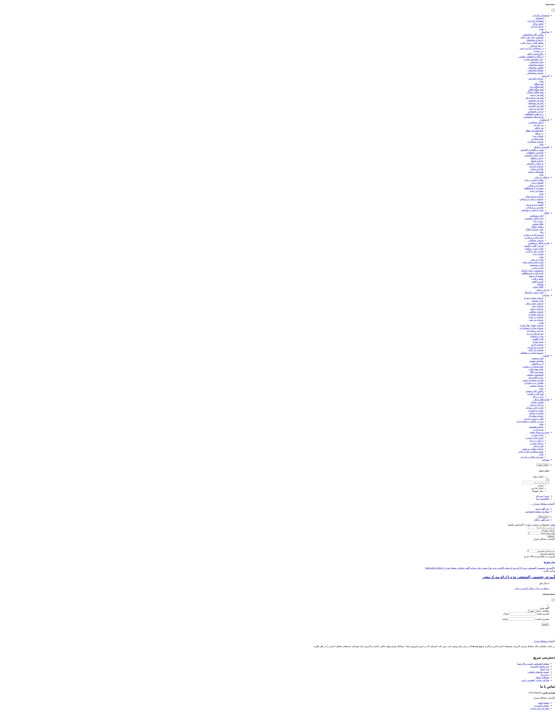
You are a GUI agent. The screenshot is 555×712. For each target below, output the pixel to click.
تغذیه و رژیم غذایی (534, 207)
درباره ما (545, 674)
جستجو (551, 536)
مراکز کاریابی (536, 26)
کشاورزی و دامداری (533, 383)
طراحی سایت (536, 169)
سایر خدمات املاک (534, 229)
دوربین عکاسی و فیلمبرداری (529, 421)
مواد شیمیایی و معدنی (533, 366)
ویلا (541, 232)
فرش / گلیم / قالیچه (533, 246)
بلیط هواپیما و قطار (534, 130)
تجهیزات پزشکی (535, 185)
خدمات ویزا (537, 136)
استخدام (539, 18)
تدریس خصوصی (535, 111)
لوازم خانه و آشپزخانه (533, 262)
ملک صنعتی (537, 224)
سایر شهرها (549, 562)
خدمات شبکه (537, 161)
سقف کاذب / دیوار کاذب (531, 43)
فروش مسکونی (535, 240)
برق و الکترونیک (535, 377)
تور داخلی (538, 128)
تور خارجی (538, 125)
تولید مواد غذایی (536, 369)
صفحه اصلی (543, 703)
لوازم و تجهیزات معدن (532, 380)
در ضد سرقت (536, 45)
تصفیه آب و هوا (536, 276)
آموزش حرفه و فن (534, 97)
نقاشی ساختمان (535, 67)
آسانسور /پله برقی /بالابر (531, 37)
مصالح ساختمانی (535, 70)
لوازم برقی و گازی (534, 251)
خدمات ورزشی (536, 320)
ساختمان (545, 32)
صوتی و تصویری (535, 410)
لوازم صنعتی (537, 358)
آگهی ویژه (544, 608)
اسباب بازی (537, 254)
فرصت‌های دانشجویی (533, 117)
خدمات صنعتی (536, 385)
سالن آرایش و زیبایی (533, 180)
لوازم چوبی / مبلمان (534, 248)
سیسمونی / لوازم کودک (532, 270)
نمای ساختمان (536, 62)
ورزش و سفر (542, 289)
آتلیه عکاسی (537, 339)
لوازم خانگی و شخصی (538, 243)
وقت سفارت (537, 139)
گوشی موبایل (537, 402)
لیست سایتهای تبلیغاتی (538, 672)
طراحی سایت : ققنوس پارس (535, 680)
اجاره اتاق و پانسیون (533, 218)
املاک (546, 213)
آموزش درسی (536, 95)
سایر (541, 29)
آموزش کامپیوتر (535, 106)
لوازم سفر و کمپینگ (534, 292)
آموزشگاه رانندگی (534, 92)
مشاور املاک (537, 226)
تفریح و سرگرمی (535, 347)
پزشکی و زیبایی (541, 177)
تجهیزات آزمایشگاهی (533, 188)
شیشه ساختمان (535, 65)
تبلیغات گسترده (541, 705)
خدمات (545, 295)
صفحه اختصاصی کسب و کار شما (533, 663)
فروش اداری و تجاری (533, 235)
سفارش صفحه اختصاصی (537, 511)
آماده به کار (538, 23)
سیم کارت (538, 429)
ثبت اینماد (544, 669)
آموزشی (545, 75)
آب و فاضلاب (537, 363)
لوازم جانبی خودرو (534, 438)
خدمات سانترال (536, 416)
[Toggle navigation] (532, 504)
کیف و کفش (537, 281)
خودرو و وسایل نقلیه (539, 432)
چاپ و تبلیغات (536, 336)
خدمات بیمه (537, 306)
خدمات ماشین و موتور (532, 449)
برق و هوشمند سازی (533, 59)
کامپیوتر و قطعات (534, 152)
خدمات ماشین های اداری (531, 325)
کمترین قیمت (542, 613)
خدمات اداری (537, 344)
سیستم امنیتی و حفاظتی (531, 353)
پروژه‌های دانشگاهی (534, 114)
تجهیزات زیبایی (536, 191)
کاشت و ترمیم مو (535, 204)
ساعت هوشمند (536, 427)
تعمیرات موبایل (536, 413)
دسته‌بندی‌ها (543, 517)
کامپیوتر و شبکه (541, 147)
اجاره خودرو (537, 435)
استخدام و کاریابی (540, 15)
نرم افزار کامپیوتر (535, 163)
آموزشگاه (538, 84)
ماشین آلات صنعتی (534, 391)
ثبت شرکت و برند (535, 333)
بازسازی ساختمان (534, 40)
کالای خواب (537, 287)
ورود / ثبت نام (542, 496)
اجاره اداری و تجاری (534, 237)
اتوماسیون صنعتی (535, 374)
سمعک (540, 202)
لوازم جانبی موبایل (534, 407)
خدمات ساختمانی (535, 73)
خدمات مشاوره (536, 314)
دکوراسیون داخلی (535, 54)
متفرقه (545, 459)
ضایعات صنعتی (536, 361)
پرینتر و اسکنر (536, 158)
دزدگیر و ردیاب (536, 440)
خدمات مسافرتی (535, 141)
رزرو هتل (539, 133)
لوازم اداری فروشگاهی (532, 273)
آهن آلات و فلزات (535, 394)
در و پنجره (538, 51)
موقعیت (545, 611)
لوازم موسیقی (536, 265)
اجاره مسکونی (536, 215)
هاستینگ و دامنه (535, 171)
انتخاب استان (543, 465)
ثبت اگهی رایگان (541, 519)
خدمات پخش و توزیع (533, 298)
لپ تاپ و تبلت (536, 405)
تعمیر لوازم (538, 342)
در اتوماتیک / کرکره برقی (531, 48)
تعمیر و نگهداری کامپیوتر (531, 150)
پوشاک (540, 284)
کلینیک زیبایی (537, 182)
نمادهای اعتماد (542, 677)
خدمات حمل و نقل (534, 303)
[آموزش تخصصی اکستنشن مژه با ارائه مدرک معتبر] (490, 568)
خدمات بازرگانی (535, 350)
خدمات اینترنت (536, 166)
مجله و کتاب (537, 278)
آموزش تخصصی (535, 100)
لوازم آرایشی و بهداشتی (532, 210)
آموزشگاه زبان (536, 86)
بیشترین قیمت (542, 619)
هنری (540, 322)
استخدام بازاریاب (535, 21)
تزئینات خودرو (536, 443)
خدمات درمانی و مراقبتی (531, 199)
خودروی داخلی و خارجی (531, 457)
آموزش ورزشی (536, 108)
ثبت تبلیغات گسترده (539, 666)
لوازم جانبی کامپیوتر (533, 155)
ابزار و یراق (538, 396)
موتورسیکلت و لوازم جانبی (530, 451)
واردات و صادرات (535, 331)
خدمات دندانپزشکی (534, 196)
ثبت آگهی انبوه (542, 509)
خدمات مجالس (536, 311)
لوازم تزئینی (537, 267)
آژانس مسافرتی (535, 122)
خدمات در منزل (535, 317)
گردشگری (544, 119)
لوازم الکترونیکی (541, 399)
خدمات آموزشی (535, 78)
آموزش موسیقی (535, 103)
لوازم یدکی (538, 446)
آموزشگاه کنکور (535, 89)
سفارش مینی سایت (539, 708)
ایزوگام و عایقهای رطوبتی (531, 56)
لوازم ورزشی (537, 259)
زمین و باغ (538, 221)
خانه (553, 524)
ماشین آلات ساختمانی (533, 34)
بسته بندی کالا (536, 372)
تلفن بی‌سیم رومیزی (533, 418)
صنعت (546, 355)
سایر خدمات (537, 300)
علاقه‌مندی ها (542, 498)
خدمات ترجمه (536, 309)
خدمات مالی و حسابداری (531, 328)
